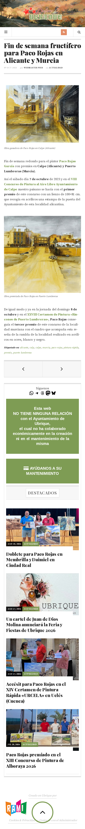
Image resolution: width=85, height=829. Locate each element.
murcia (46, 347)
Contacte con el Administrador (58, 820)
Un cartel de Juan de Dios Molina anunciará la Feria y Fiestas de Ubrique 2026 (34, 624)
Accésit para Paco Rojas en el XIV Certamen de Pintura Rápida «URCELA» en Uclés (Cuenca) (36, 692)
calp (31, 347)
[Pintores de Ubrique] (42, 13)
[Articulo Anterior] (23, 369)
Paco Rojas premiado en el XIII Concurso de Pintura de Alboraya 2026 (35, 760)
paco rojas (56, 347)
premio (8, 352)
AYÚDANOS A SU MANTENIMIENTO (43, 471)
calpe (38, 347)
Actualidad (56, 68)
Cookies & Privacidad (22, 820)
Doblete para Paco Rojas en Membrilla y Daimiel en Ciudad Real (34, 559)
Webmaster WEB (33, 68)
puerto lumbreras (22, 352)
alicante (24, 347)
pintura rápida (70, 347)
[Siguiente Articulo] (61, 369)
